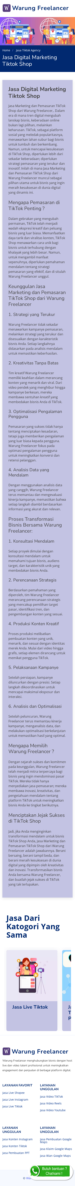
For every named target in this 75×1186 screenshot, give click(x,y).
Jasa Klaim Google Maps (56, 1149)
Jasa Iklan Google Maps (55, 1155)
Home (6, 50)
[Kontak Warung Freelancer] (50, 1172)
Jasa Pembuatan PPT (16, 1153)
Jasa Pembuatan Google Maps (56, 1141)
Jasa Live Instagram (15, 1099)
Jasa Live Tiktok (12, 1106)
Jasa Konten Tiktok (14, 1146)
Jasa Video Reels (51, 1103)
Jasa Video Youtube (53, 1110)
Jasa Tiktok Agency (27, 50)
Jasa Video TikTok (51, 1096)
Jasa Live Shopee (13, 1092)
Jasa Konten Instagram (17, 1139)
